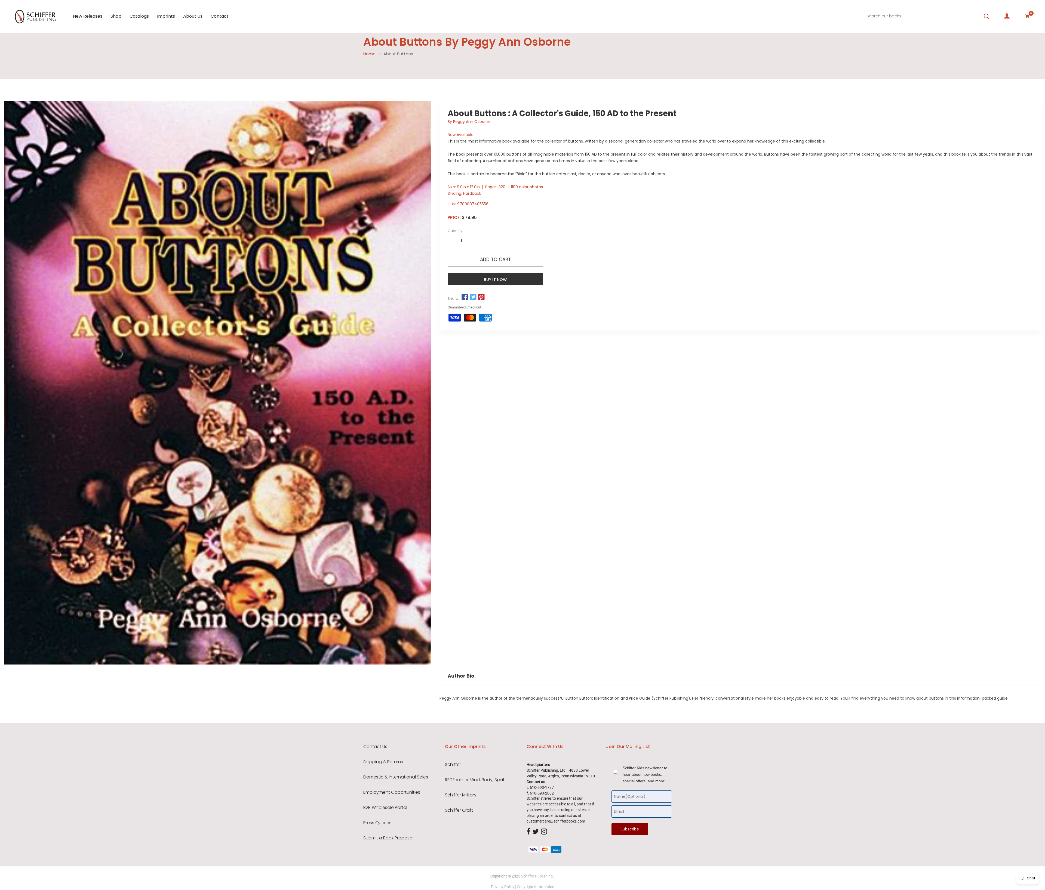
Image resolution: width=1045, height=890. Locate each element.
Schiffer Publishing (537, 876)
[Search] (986, 16)
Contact (220, 16)
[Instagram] (544, 832)
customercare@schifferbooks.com (556, 821)
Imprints (166, 16)
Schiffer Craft (459, 810)
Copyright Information (535, 887)
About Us (192, 16)
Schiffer (453, 764)
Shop (115, 16)
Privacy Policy (502, 887)
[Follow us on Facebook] (464, 297)
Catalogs (139, 16)
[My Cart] (1027, 16)
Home (369, 54)
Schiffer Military (461, 795)
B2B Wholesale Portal (385, 807)
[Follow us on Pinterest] (481, 297)
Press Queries (377, 823)
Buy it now (495, 279)
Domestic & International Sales (395, 777)
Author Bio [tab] (461, 676)
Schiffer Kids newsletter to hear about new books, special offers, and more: (645, 774)
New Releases (87, 16)
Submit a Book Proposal (388, 838)
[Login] (1007, 16)
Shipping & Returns (383, 762)
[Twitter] (536, 832)
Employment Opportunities (391, 792)
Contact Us (375, 746)
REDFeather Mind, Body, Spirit (475, 780)
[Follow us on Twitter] (473, 297)
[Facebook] (528, 832)
